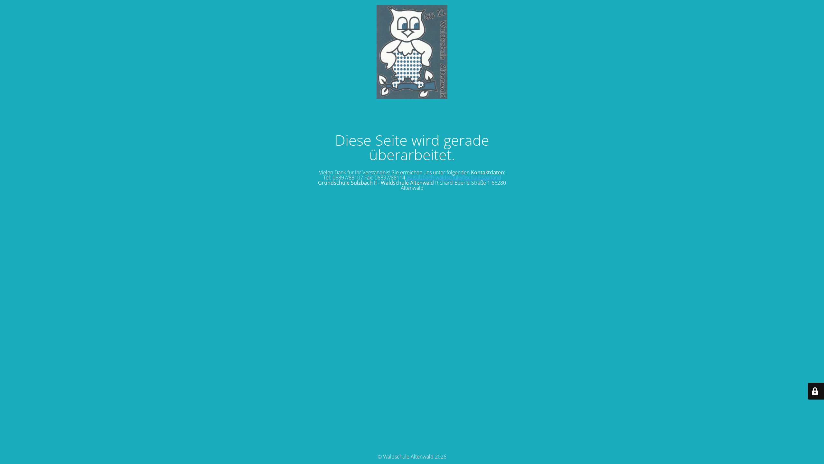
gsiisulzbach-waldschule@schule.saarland (454, 177)
